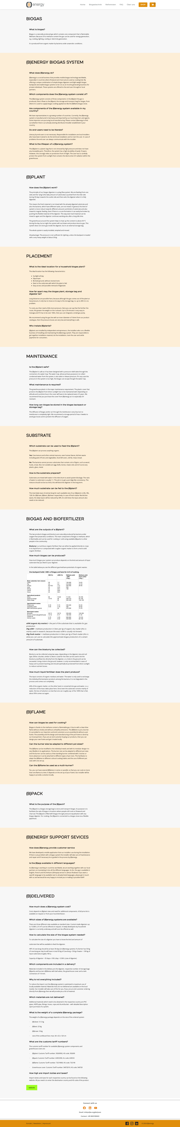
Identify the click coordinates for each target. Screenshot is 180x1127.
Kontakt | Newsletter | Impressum (38, 1123)
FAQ (121, 5)
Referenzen (110, 5)
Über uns (131, 5)
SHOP (143, 5)
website (32, 1087)
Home (82, 5)
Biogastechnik (95, 5)
